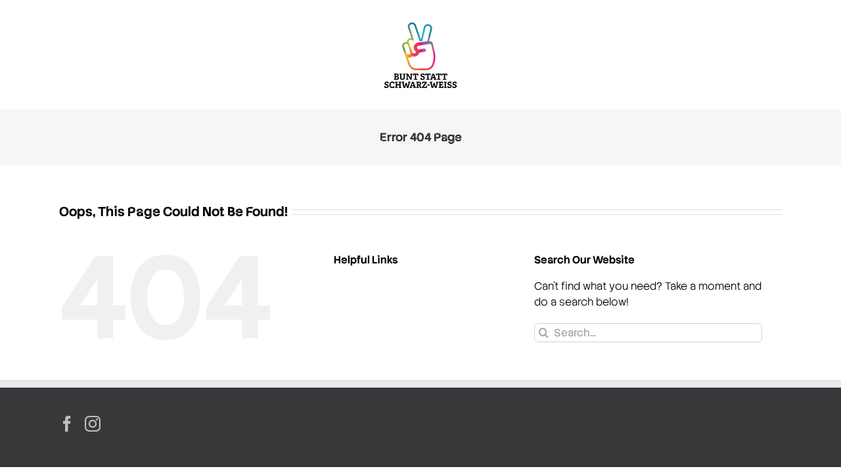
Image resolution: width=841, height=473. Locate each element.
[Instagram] (93, 424)
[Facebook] (67, 424)
